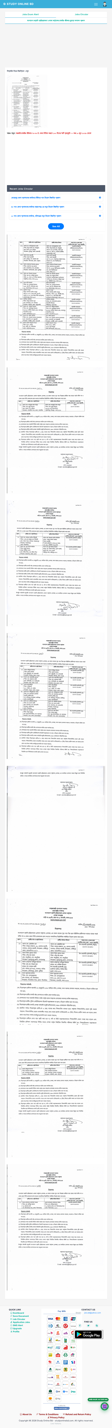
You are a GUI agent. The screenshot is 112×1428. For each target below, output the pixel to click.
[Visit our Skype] (97, 1326)
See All (56, 226)
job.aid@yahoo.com (92, 1313)
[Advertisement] (56, 46)
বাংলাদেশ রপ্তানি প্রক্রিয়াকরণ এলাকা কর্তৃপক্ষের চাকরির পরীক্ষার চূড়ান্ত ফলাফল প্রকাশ (56, 20)
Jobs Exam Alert (30, 14)
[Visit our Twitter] (88, 1326)
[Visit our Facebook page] (80, 1326)
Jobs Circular (81, 14)
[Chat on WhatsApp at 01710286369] (105, 1406)
